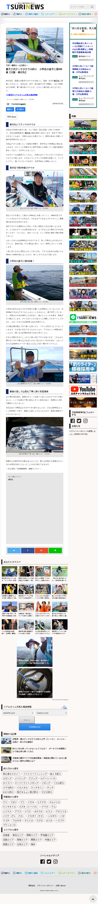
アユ (53, 806)
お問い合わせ (61, 886)
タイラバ (7, 783)
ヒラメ (49, 811)
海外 (33, 844)
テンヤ (50, 787)
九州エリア (22, 844)
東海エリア (22, 839)
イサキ (31, 802)
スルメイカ (54, 802)
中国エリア (50, 839)
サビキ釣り (47, 792)
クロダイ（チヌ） (36, 816)
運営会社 (31, 886)
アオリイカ (61, 811)
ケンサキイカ (9, 806)
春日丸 (56, 81)
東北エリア (18, 835)
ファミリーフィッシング (35, 774)
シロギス (52, 816)
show (14, 117)
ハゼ (62, 816)
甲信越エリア (47, 835)
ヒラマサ (41, 802)
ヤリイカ (28, 820)
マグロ (39, 820)
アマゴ (18, 811)
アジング (33, 778)
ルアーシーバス (48, 778)
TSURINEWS (47, 890)
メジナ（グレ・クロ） (13, 816)
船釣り (10, 109)
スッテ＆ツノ (37, 787)
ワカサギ (17, 820)
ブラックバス (9, 825)
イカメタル (22, 787)
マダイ (14, 802)
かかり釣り (8, 792)
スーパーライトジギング (26, 783)
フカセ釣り (59, 783)
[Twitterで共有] (14, 550)
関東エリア (32, 835)
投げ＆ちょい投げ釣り (27, 792)
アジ (5, 802)
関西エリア (36, 839)
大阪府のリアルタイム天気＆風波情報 (22, 95)
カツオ (49, 820)
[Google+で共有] (41, 550)
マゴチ (6, 820)
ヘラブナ (60, 820)
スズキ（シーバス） (28, 806)
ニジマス (7, 811)
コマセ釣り (8, 787)
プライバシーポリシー (45, 886)
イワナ (27, 811)
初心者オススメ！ (11, 774)
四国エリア (8, 844)
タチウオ (38, 811)
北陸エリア (8, 839)
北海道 (6, 835)
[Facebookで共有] (27, 550)
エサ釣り (20, 109)
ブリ (22, 802)
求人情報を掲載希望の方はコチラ (83, 34)
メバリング (20, 778)
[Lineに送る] (55, 550)
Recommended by (57, 699)
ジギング (46, 783)
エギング (7, 778)
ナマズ (45, 806)
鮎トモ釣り (55, 774)
